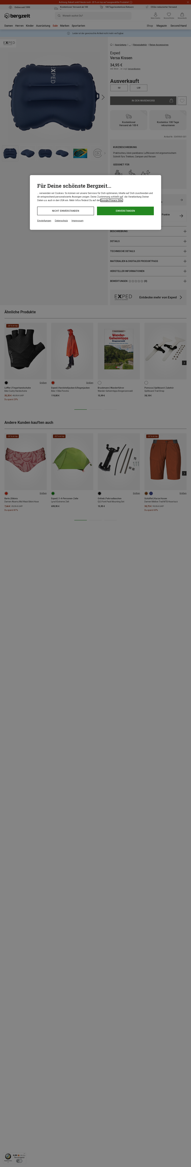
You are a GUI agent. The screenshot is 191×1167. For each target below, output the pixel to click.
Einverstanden (125, 210)
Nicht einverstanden (65, 210)
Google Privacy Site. (112, 200)
